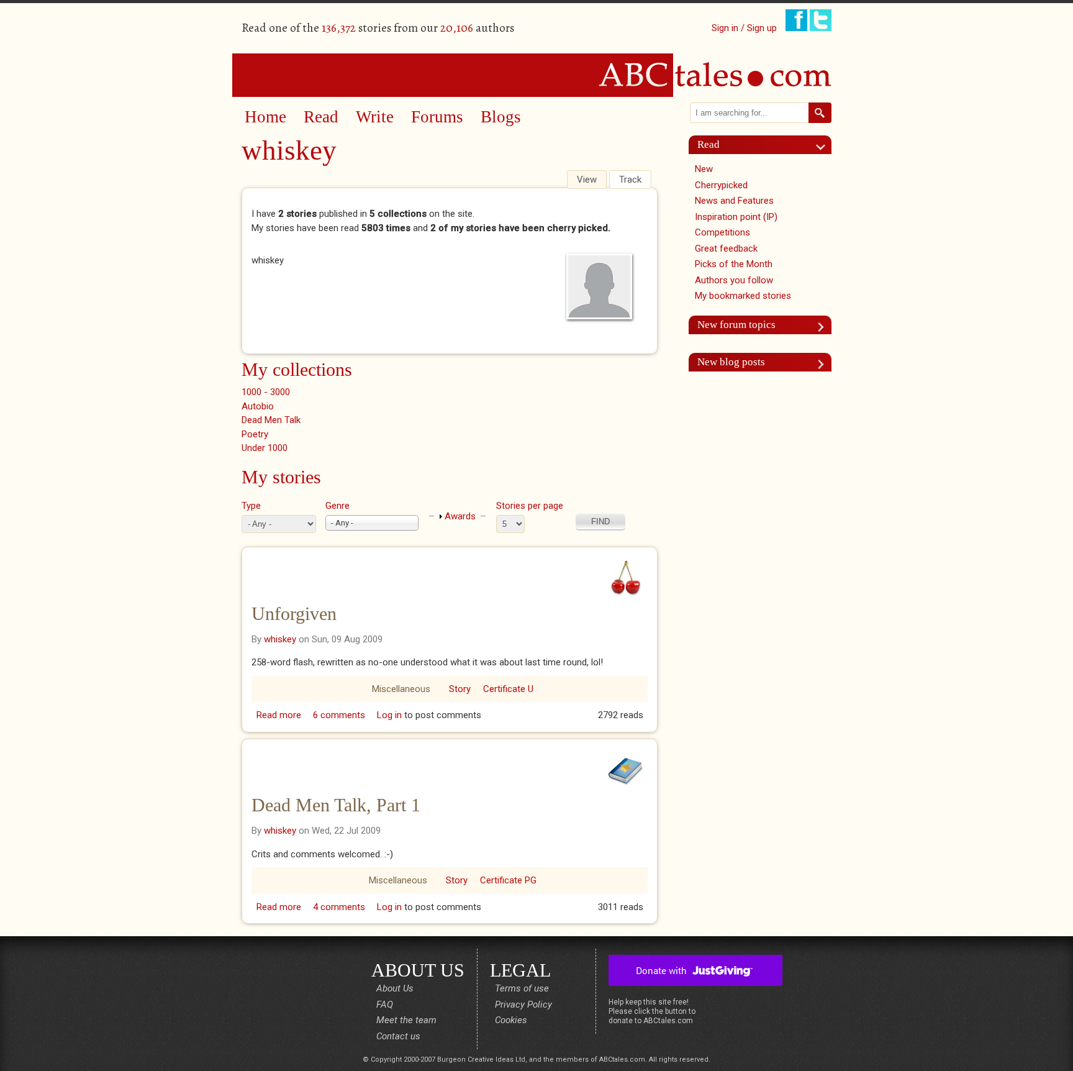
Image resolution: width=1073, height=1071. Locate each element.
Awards (460, 516)
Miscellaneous (401, 689)
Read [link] (708, 144)
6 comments (339, 715)
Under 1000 (264, 447)
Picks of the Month (733, 264)
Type (251, 505)
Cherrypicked (721, 185)
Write (375, 116)
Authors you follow (734, 280)
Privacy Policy (523, 1004)
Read (321, 116)
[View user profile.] (602, 286)
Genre (337, 505)
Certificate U (508, 689)
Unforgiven (294, 613)
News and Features (734, 200)
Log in (389, 715)
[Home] (536, 74)
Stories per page (529, 505)
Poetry (255, 434)
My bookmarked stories (743, 295)
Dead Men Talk (271, 420)
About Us (395, 988)
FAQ (384, 1004)
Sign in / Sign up (744, 28)
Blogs (501, 116)
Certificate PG (508, 880)
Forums (437, 116)
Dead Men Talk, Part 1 (335, 805)
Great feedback (726, 248)
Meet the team (406, 1020)
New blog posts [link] (731, 362)
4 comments (339, 907)
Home (265, 116)
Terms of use (522, 988)
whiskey (280, 639)
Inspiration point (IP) (736, 216)
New (704, 169)
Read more (278, 715)
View (591, 179)
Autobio (258, 406)
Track (630, 179)
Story (460, 689)
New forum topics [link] (736, 324)
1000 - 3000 (266, 392)
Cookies (511, 1020)
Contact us (398, 1036)
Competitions (722, 232)
